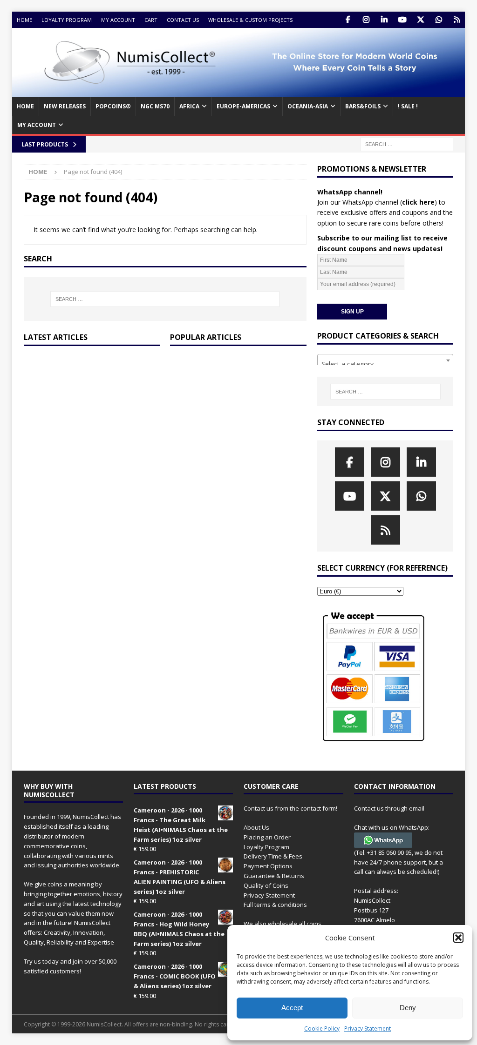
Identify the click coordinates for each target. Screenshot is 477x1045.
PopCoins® (113, 106)
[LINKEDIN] (384, 20)
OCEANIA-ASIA (307, 106)
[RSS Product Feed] (457, 20)
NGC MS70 (155, 106)
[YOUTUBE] (402, 20)
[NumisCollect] (238, 91)
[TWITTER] (420, 20)
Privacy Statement (367, 1028)
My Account (118, 19)
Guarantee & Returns (274, 876)
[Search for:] (406, 143)
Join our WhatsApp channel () (377, 202)
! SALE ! (408, 106)
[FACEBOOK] (348, 20)
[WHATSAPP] (438, 20)
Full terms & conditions (275, 904)
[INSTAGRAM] (366, 20)
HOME (25, 106)
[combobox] (385, 360)
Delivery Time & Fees (273, 856)
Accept (292, 1008)
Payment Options (268, 866)
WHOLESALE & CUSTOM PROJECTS (250, 19)
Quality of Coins (266, 885)
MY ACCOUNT (36, 125)
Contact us (183, 19)
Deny (408, 1008)
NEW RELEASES (65, 106)
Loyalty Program (66, 19)
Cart (150, 19)
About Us (256, 827)
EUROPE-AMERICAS (243, 106)
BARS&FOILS (363, 106)
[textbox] (385, 364)
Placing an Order (267, 837)
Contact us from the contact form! (290, 808)
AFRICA (189, 106)
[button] (458, 937)
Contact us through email (389, 808)
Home (24, 19)
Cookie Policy (322, 1028)
